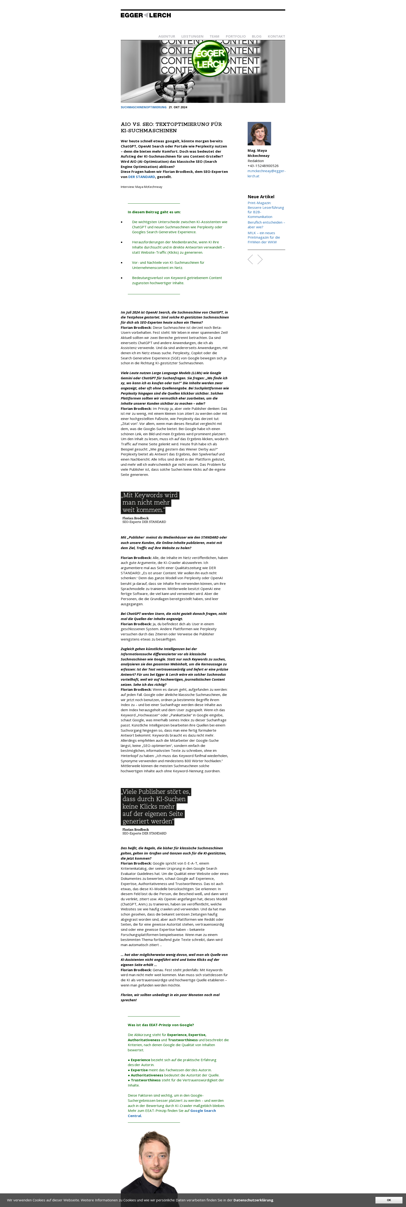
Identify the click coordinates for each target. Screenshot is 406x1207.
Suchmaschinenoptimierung (144, 107)
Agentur (166, 36)
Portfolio (236, 36)
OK (389, 1200)
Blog (257, 36)
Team (214, 36)
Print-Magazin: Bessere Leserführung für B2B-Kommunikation (266, 210)
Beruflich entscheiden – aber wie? (266, 224)
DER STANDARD (141, 176)
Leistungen (192, 36)
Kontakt (276, 36)
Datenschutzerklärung (253, 1200)
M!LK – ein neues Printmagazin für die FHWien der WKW (264, 237)
